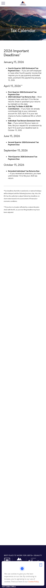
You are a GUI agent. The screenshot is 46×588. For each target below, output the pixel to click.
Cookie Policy (33, 581)
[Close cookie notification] (41, 565)
